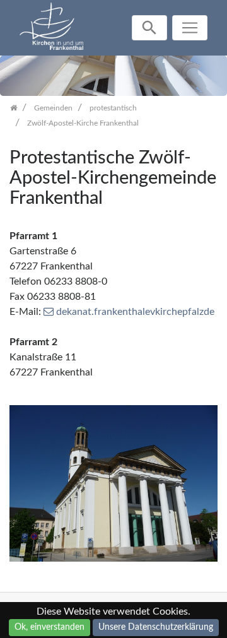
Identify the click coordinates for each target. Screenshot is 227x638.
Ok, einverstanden (49, 627)
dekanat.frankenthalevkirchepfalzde (135, 312)
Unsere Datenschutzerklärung (155, 627)
